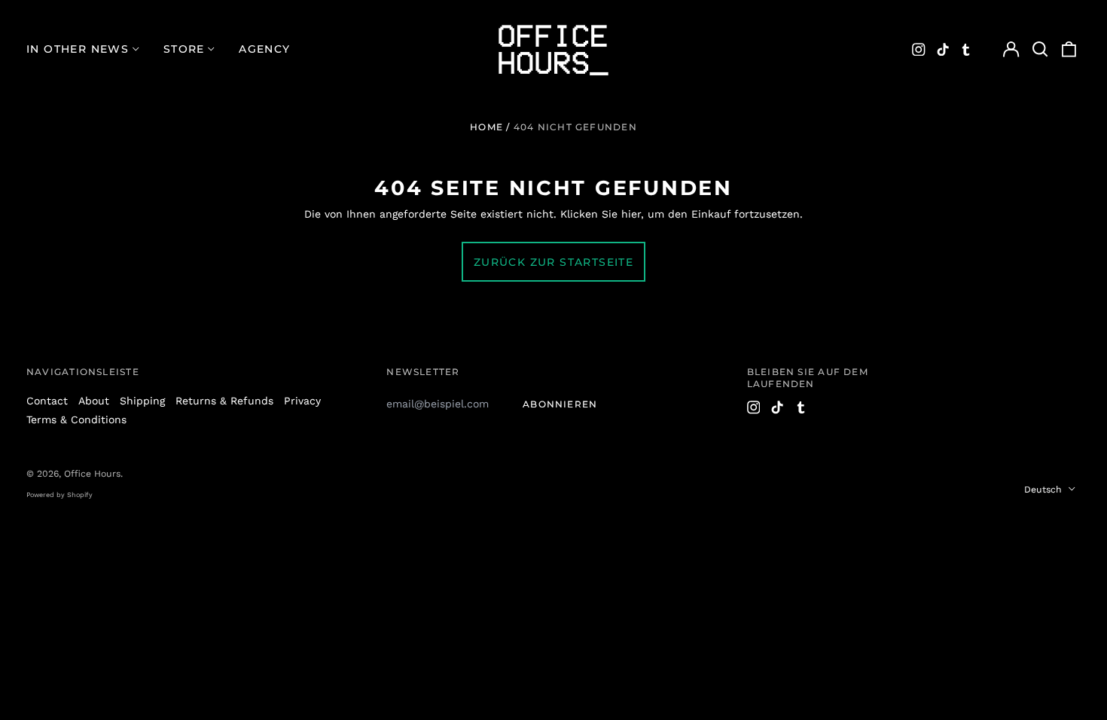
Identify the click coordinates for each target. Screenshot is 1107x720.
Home (486, 127)
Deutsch (1044, 489)
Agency (264, 49)
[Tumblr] (966, 49)
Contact (47, 401)
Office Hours (92, 473)
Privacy (302, 401)
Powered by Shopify (59, 495)
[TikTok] (943, 49)
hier (631, 214)
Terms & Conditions (76, 419)
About (93, 401)
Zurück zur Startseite (553, 262)
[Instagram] (919, 49)
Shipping (142, 401)
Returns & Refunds (224, 401)
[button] (1040, 50)
